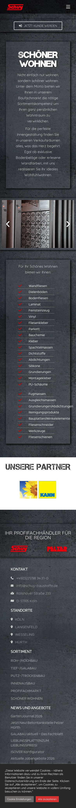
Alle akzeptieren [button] (47, 799)
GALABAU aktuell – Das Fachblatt (37, 733)
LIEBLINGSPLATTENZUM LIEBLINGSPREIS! (30, 742)
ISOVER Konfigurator (27, 751)
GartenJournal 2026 (26, 716)
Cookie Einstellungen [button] (19, 799)
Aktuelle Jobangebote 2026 (33, 758)
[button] (8, 224)
